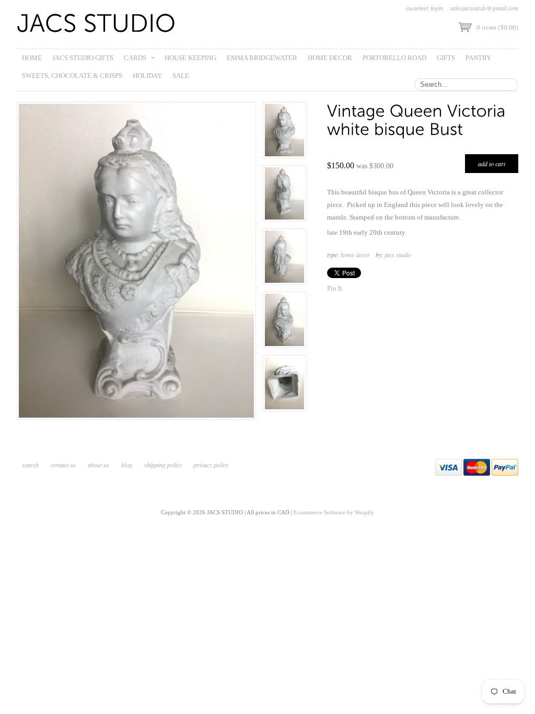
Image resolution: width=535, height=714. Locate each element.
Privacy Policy (211, 464)
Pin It (334, 288)
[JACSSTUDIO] (96, 24)
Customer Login (424, 8)
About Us (98, 464)
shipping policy (163, 464)
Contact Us (63, 464)
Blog (126, 464)
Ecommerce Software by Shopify (334, 512)
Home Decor (355, 254)
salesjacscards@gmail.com (484, 8)
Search (30, 464)
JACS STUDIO (398, 254)
